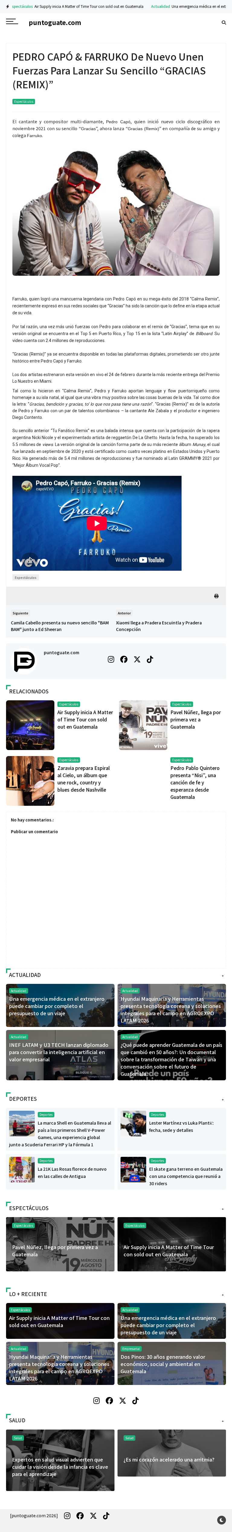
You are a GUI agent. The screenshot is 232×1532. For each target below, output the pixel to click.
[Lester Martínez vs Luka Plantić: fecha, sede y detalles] (133, 1123)
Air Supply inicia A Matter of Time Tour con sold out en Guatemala (85, 6)
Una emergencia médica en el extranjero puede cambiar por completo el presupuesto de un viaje (57, 1006)
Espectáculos (17, 6)
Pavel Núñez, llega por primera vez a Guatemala (195, 719)
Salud (129, 1438)
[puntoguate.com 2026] (34, 1515)
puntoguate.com (61, 652)
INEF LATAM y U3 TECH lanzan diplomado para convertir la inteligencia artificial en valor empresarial (58, 1052)
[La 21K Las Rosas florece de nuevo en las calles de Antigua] (22, 1169)
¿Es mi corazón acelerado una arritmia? (57, 1459)
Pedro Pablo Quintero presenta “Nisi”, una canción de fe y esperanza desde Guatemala (195, 782)
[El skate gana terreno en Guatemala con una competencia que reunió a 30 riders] (133, 1169)
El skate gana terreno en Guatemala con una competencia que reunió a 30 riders (186, 1176)
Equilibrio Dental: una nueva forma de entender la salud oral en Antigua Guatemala (168, 1466)
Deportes (46, 1114)
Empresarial (131, 1348)
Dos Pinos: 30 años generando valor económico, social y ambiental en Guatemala (163, 1364)
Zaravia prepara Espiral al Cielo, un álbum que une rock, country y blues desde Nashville (171, 1254)
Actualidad (156, 6)
